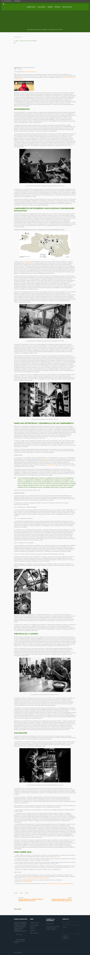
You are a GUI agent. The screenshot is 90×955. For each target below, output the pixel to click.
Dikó (63, 185)
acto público (45, 459)
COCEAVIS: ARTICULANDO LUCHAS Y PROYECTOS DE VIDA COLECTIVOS (61, 900)
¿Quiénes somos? (34, 922)
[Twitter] (86, 1)
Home (28, 29)
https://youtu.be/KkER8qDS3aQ (25, 881)
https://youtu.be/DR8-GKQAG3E (66, 883)
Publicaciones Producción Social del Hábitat (38, 29)
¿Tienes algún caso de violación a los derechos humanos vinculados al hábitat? (52, 928)
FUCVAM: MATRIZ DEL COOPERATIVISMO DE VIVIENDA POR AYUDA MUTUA (30, 900)
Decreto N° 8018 (49, 465)
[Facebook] (84, 1)
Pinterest (26, 893)
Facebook (16, 893)
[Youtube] (87, 1)
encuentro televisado (26, 261)
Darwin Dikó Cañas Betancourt (30, 71)
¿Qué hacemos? (34, 925)
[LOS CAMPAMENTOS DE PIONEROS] (45, 53)
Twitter (21, 893)
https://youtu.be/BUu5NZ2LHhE (51, 883)
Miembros (32, 928)
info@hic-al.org (19, 934)
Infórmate (32, 930)
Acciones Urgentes (50, 923)
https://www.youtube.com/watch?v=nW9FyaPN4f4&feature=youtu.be (35, 877)
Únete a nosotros (34, 933)
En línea (58, 856)
